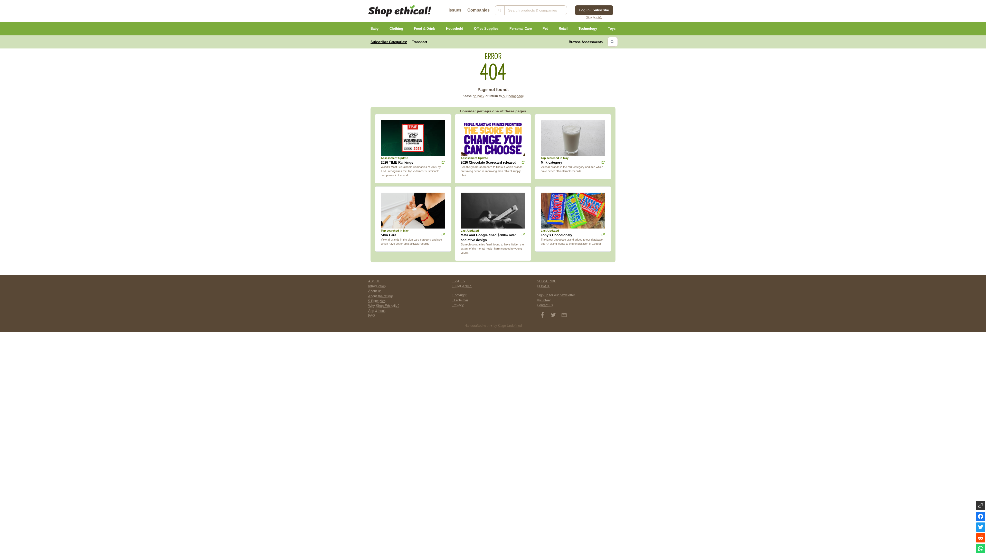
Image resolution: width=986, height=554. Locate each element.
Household (454, 29)
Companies (478, 10)
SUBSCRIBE (546, 281)
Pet (545, 29)
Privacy (458, 305)
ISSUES (458, 281)
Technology (588, 29)
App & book (377, 311)
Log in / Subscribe (594, 10)
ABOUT (374, 281)
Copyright (459, 295)
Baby (374, 29)
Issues (455, 10)
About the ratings (381, 296)
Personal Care (520, 29)
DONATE (544, 286)
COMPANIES (462, 286)
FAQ (371, 316)
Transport (419, 42)
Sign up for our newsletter (556, 295)
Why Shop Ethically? (383, 306)
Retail (563, 29)
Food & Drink (424, 29)
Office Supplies (486, 29)
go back (479, 96)
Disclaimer (460, 300)
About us (375, 291)
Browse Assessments (586, 42)
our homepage (513, 96)
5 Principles (377, 301)
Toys (611, 29)
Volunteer (544, 300)
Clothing (396, 29)
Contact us (545, 305)
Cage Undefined (510, 326)
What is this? (594, 17)
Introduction (377, 286)
